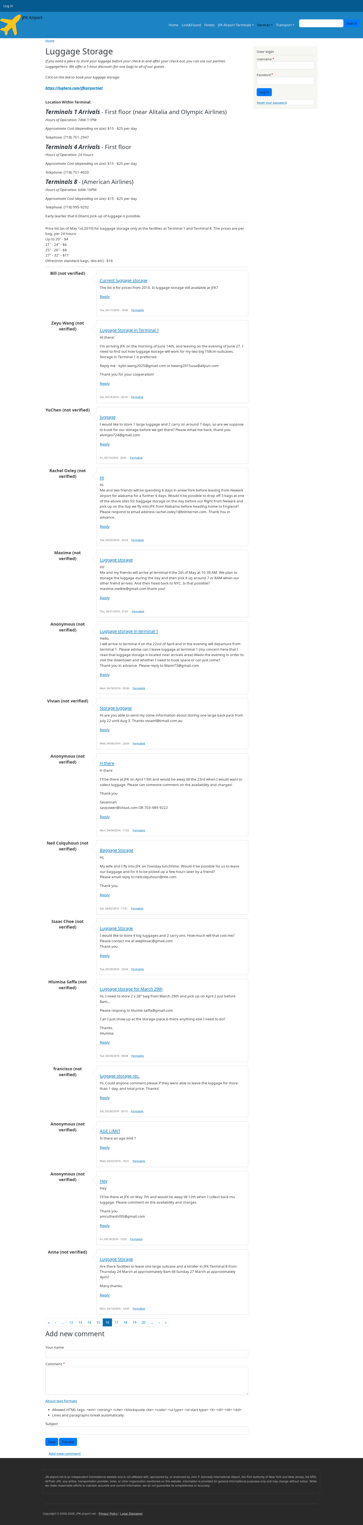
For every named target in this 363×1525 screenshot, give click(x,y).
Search (351, 23)
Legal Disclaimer (131, 1513)
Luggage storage (116, 560)
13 (80, 1322)
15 (98, 1322)
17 (116, 1322)
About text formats (61, 1400)
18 (125, 1322)
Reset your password (272, 102)
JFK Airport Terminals (234, 25)
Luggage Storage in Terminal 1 (129, 330)
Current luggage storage (123, 280)
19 (134, 1322)
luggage (108, 417)
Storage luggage (116, 708)
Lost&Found (191, 25)
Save (51, 1442)
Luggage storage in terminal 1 (129, 631)
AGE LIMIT (110, 1131)
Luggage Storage (116, 928)
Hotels (209, 25)
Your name (54, 1347)
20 (143, 1322)
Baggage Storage (116, 850)
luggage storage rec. (120, 1076)
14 (89, 1322)
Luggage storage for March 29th (131, 989)
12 (71, 1322)
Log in (8, 6)
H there (107, 763)
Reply (105, 296)
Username (264, 59)
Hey (103, 1181)
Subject (51, 1423)
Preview (68, 1442)
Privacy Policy (108, 1513)
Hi (102, 478)
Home (173, 25)
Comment (53, 1363)
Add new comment (65, 1453)
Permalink (137, 310)
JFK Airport (31, 17)
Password (264, 75)
